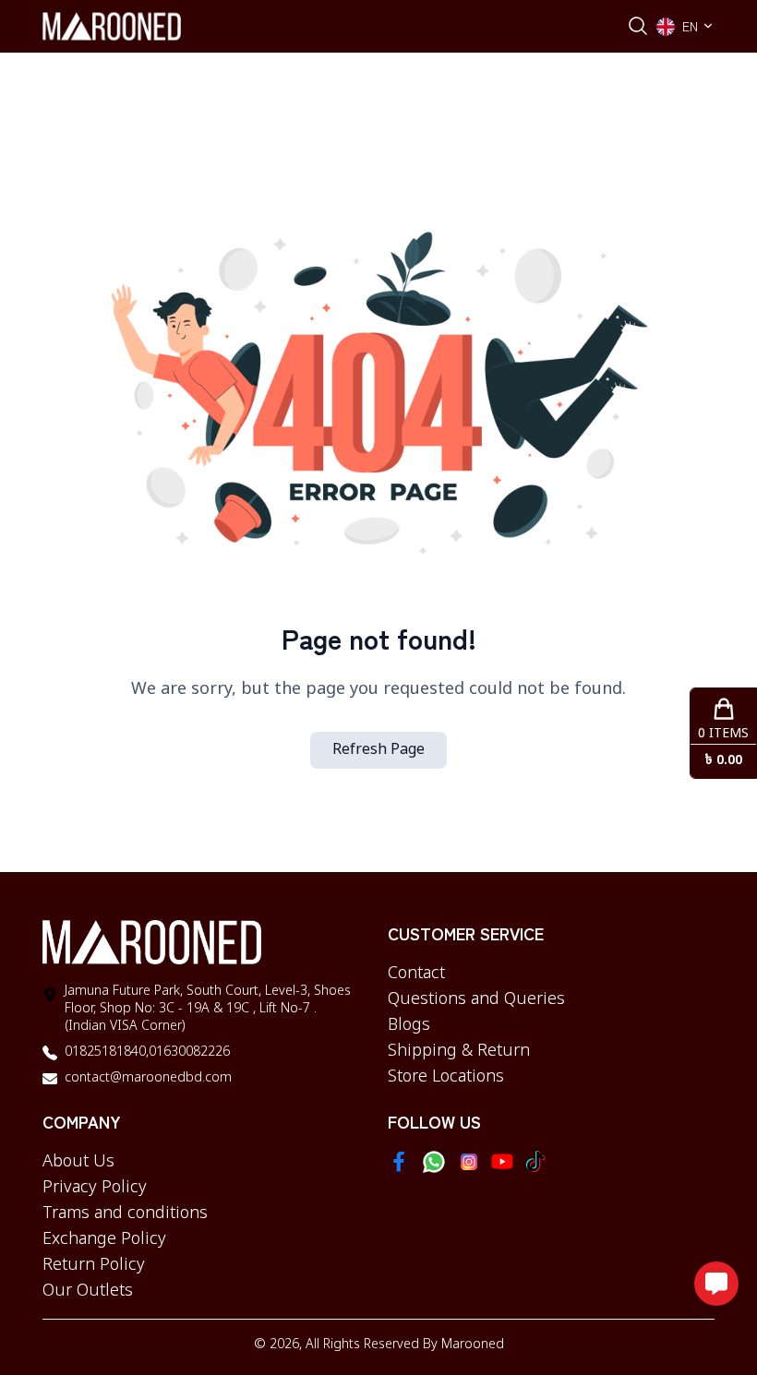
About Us (78, 1162)
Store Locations (446, 1077)
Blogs (409, 1025)
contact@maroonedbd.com (148, 1078)
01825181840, (107, 1052)
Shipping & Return (459, 1051)
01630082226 (189, 1052)
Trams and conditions (125, 1213)
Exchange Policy (104, 1239)
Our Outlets (87, 1291)
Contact (416, 973)
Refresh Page (378, 750)
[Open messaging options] (716, 1283)
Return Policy (93, 1265)
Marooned (472, 1345)
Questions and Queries (476, 999)
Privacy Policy (94, 1188)
